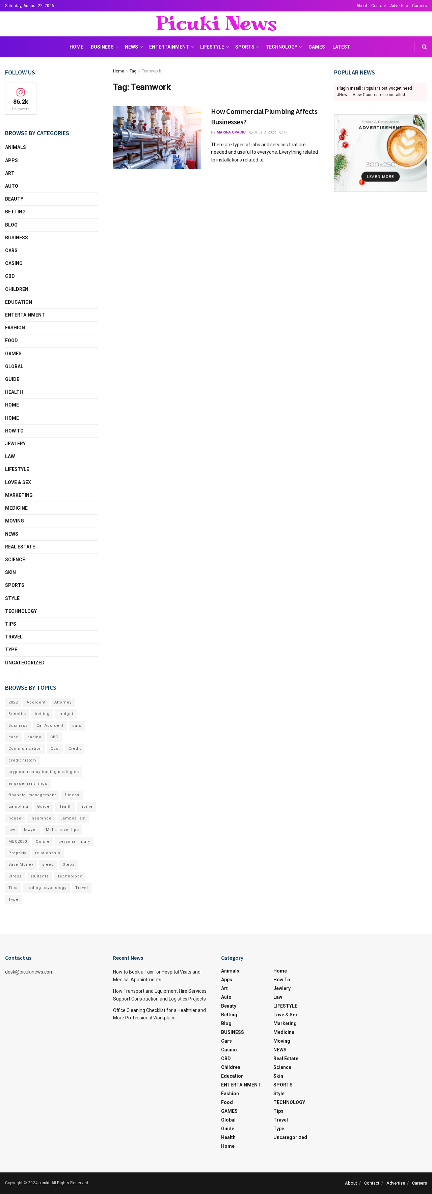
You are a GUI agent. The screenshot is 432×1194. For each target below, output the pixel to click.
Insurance (41, 818)
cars (76, 725)
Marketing (19, 495)
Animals (15, 147)
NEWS (131, 47)
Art (10, 173)
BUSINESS (102, 47)
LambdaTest (73, 818)
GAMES (316, 47)
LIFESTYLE (212, 47)
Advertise (399, 5)
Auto (11, 186)
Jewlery (15, 443)
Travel (14, 636)
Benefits (17, 714)
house (15, 818)
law (11, 830)
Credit (75, 748)
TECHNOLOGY (281, 47)
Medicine (16, 508)
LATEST (341, 47)
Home (76, 47)
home (87, 806)
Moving (14, 521)
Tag (133, 71)
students (39, 876)
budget (65, 714)
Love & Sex (18, 482)
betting (42, 714)
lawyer (30, 830)
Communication (25, 748)
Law (10, 456)
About (361, 5)
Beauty (14, 199)
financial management (32, 795)
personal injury (74, 841)
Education (18, 302)
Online (43, 841)
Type (11, 649)
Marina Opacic (231, 132)
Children (16, 289)
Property (17, 853)
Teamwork (151, 71)
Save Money (20, 864)
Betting (15, 211)
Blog (11, 225)
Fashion (15, 327)
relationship (47, 853)
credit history (22, 760)
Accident (36, 702)
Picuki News (216, 24)
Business (18, 725)
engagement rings (27, 783)
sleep (48, 864)
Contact (378, 5)
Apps (11, 160)
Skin (10, 572)
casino (34, 737)
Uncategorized (25, 662)
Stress (15, 876)
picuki (43, 1183)
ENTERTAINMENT (169, 47)
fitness (72, 795)
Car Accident (49, 725)
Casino (14, 263)
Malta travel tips (62, 830)
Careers (419, 5)
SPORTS (244, 47)
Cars (11, 250)
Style (12, 598)
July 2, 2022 (264, 132)
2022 (13, 702)
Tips (10, 624)
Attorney (63, 702)
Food (11, 340)
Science (15, 559)
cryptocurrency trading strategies (43, 772)
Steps (69, 864)
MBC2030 (17, 841)
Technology (69, 876)
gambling (18, 806)
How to (14, 431)
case (13, 737)
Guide (12, 379)
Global (14, 366)
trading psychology (46, 888)
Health (14, 392)
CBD (10, 276)
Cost (55, 748)
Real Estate (20, 546)
